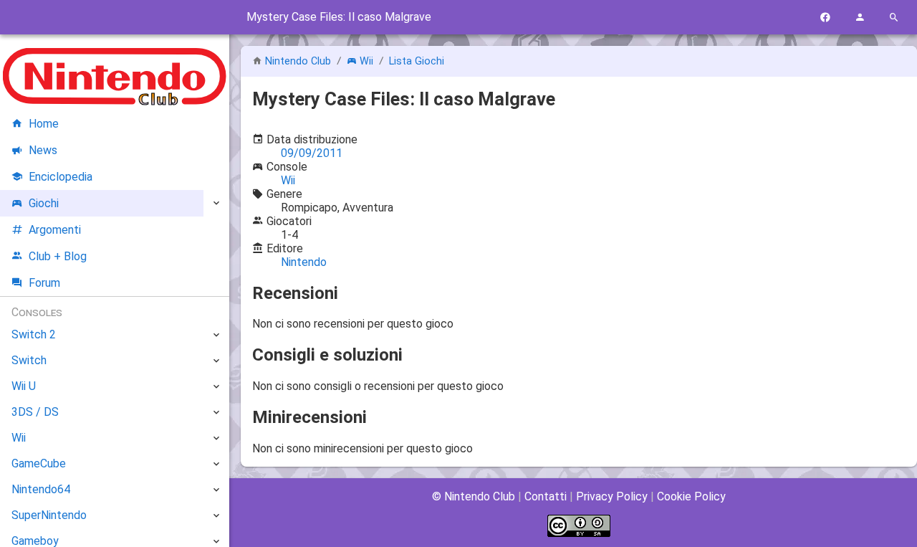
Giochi (44, 203)
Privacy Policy (612, 496)
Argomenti (55, 230)
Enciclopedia (60, 177)
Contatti (545, 496)
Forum (44, 283)
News (43, 150)
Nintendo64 (40, 489)
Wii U (23, 386)
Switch (29, 360)
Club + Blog (58, 256)
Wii (366, 61)
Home (44, 123)
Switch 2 (33, 334)
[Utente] (859, 17)
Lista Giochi (416, 61)
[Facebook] (825, 17)
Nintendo (304, 262)
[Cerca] (894, 17)
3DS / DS (35, 412)
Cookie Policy (691, 496)
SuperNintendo (49, 515)
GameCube (38, 463)
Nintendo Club (298, 61)
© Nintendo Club (473, 496)
